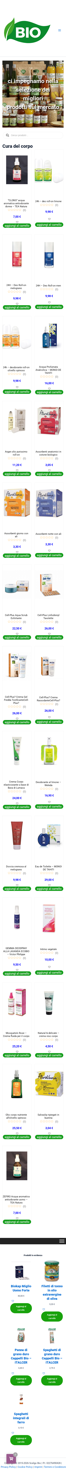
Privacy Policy (8, 1467)
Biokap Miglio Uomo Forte (21, 1288)
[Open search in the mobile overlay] (33, 135)
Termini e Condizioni (55, 1467)
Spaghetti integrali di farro (21, 1418)
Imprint (38, 1467)
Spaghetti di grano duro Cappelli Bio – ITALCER (52, 1356)
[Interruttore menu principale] (59, 30)
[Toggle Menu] (61, 1241)
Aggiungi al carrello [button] (17, 225)
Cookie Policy (25, 1467)
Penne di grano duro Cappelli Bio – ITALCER (21, 1356)
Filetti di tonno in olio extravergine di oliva (52, 1292)
